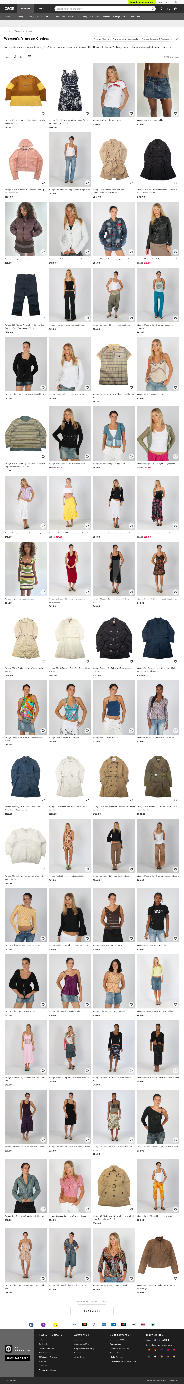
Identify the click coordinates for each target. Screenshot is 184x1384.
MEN (41, 8)
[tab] (9, 16)
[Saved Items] (168, 8)
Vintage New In (101, 38)
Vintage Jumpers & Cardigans (157, 38)
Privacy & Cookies (153, 1380)
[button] (149, 1350)
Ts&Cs (165, 1380)
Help (41, 1339)
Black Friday (115, 1352)
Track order (43, 1344)
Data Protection (45, 1365)
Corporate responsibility (84, 1348)
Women (18, 31)
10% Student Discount (48, 1357)
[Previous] (90, 39)
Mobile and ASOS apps (119, 1339)
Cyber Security (80, 1357)
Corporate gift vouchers (119, 1348)
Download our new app (141, 2)
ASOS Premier (45, 1352)
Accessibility (174, 1380)
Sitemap (42, 1361)
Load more (92, 1310)
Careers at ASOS (81, 1344)
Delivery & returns (46, 1348)
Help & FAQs (163, 2)
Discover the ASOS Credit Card (123, 1361)
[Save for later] (43, 113)
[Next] (177, 39)
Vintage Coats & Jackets (125, 38)
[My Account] (161, 8)
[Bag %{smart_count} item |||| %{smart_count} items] (175, 8)
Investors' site (79, 1352)
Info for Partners (116, 1357)
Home (7, 31)
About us (78, 1339)
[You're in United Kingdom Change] (175, 2)
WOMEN (25, 8)
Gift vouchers (115, 1344)
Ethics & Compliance (47, 1370)
